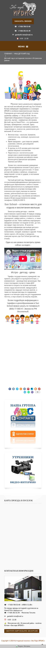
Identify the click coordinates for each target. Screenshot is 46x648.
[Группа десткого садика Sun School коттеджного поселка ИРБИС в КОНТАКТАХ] (23, 415)
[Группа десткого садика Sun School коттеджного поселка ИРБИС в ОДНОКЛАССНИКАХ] (23, 437)
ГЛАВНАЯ (8, 54)
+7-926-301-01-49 (24, 31)
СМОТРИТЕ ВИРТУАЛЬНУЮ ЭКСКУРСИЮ (22, 631)
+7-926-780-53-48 (24, 26)
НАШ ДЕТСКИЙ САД (22, 54)
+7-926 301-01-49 (13, 613)
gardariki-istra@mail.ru (24, 35)
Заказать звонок (23, 21)
